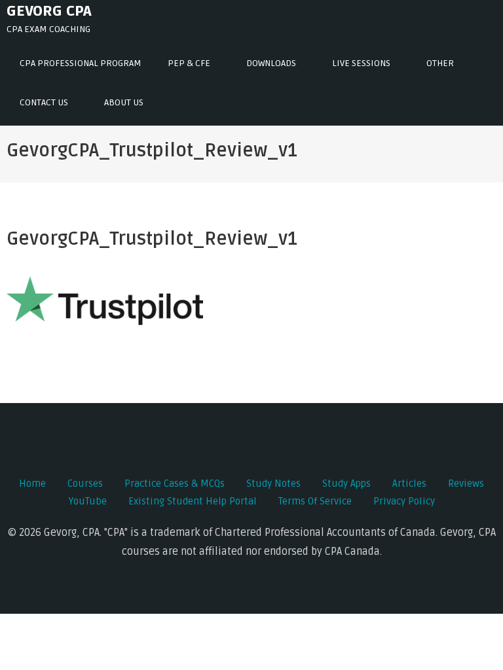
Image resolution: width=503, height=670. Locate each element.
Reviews (466, 483)
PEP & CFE (189, 63)
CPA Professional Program (80, 63)
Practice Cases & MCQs (174, 483)
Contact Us (44, 102)
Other (440, 63)
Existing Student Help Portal (192, 501)
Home (32, 483)
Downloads (271, 63)
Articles (409, 483)
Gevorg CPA (49, 11)
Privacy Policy (404, 501)
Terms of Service (315, 501)
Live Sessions (361, 63)
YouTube (88, 501)
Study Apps (346, 483)
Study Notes (273, 483)
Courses (85, 483)
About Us (123, 102)
